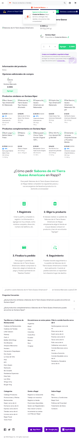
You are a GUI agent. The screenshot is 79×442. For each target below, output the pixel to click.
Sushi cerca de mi (57, 334)
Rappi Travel (8, 417)
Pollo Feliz (7, 376)
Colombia (31, 332)
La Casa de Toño (9, 357)
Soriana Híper (50, 35)
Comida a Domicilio (57, 353)
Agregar (10, 91)
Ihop (5, 360)
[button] (39, 7)
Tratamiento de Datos (58, 406)
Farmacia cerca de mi (11, 406)
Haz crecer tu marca (34, 409)
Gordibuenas (8, 343)
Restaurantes (8, 400)
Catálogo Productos (10, 395)
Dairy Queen (8, 365)
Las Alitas (7, 379)
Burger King (8, 385)
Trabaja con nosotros (35, 398)
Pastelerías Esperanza (11, 373)
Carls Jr (6, 337)
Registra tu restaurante (35, 395)
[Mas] (55, 47)
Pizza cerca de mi (57, 331)
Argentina (31, 324)
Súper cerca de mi (10, 403)
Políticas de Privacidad (58, 403)
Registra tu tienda (34, 400)
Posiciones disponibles (35, 403)
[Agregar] (13, 100)
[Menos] (44, 47)
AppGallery (69, 430)
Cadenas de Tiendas (10, 329)
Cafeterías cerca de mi (59, 345)
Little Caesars (8, 332)
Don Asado (7, 354)
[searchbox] (36, 3)
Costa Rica (31, 335)
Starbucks (7, 368)
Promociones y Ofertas (11, 398)
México (30, 340)
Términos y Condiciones (59, 398)
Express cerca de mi (11, 409)
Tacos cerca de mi (57, 340)
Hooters (6, 348)
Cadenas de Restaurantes (12, 326)
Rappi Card (55, 400)
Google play (53, 430)
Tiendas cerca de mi (11, 411)
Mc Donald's (8, 371)
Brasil (29, 326)
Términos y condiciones (68, 12)
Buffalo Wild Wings (10, 340)
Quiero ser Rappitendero (36, 406)
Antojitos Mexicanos (10, 346)
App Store (36, 430)
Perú (29, 343)
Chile (29, 329)
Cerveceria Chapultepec (12, 351)
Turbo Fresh (8, 420)
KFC (5, 362)
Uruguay (30, 346)
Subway (6, 334)
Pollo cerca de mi (57, 342)
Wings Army (8, 382)
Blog (52, 395)
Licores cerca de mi (10, 414)
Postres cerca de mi (58, 337)
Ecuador (30, 338)
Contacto (54, 409)
